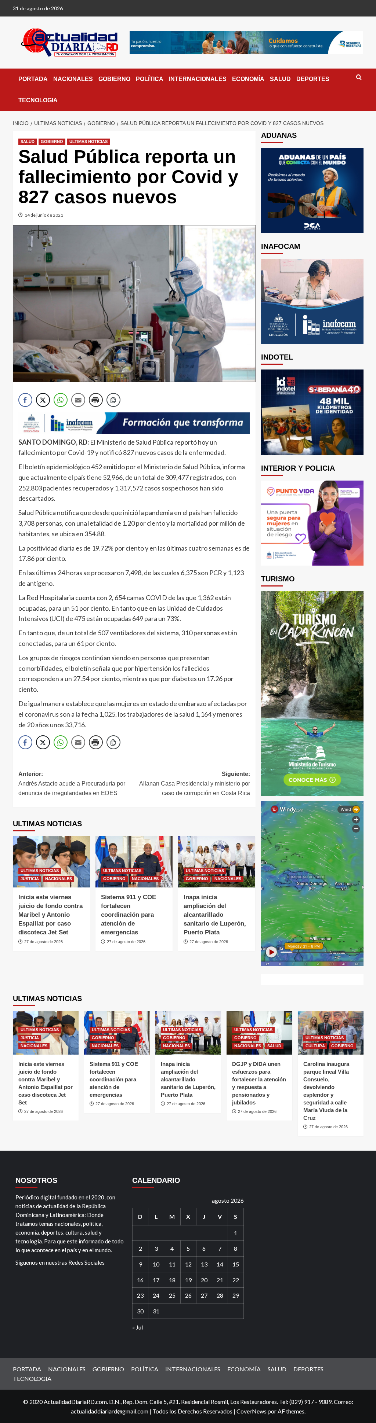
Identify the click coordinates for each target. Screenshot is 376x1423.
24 (156, 1295)
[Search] (359, 77)
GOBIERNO (114, 79)
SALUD (280, 79)
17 (156, 1279)
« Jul (137, 1327)
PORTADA (33, 79)
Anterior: (71, 783)
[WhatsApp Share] (61, 400)
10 (156, 1264)
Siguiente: (194, 783)
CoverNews (251, 1411)
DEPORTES (312, 79)
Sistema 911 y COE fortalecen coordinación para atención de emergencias (128, 914)
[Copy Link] (113, 400)
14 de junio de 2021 (44, 215)
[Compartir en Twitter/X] (43, 400)
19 (188, 1279)
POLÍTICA (149, 79)
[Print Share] (96, 400)
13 (204, 1264)
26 (188, 1295)
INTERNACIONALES (198, 79)
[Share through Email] (78, 400)
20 (204, 1279)
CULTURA (315, 1046)
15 (235, 1264)
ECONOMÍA (248, 79)
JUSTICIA (30, 878)
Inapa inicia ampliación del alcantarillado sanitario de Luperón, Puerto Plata (215, 914)
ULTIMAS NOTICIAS (88, 141)
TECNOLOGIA (38, 100)
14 (220, 1264)
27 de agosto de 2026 (43, 942)
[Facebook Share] (25, 400)
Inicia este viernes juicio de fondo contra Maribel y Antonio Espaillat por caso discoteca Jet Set (50, 914)
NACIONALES (73, 79)
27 (204, 1295)
